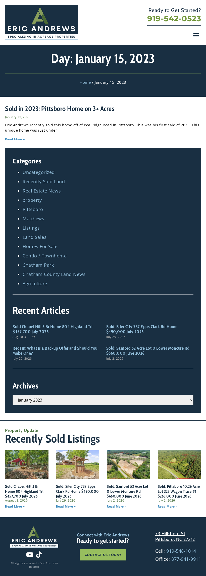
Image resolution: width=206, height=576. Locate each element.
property (32, 200)
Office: (178, 559)
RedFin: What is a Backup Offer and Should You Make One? (55, 350)
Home (85, 82)
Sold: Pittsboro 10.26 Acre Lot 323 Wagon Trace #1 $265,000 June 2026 (179, 491)
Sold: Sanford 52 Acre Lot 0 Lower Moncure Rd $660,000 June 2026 (148, 350)
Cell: (175, 551)
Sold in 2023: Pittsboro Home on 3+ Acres (59, 109)
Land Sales (34, 237)
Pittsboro (33, 209)
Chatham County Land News (54, 274)
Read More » (15, 139)
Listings (31, 228)
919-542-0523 (174, 18)
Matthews (33, 219)
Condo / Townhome (45, 256)
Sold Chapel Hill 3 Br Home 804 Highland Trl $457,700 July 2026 (53, 329)
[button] (196, 35)
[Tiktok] (39, 554)
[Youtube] (29, 554)
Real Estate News (42, 191)
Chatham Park (38, 265)
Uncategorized (39, 172)
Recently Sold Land (44, 181)
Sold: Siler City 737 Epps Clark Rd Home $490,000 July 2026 (142, 329)
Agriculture (35, 283)
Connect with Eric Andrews (103, 534)
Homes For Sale (40, 246)
